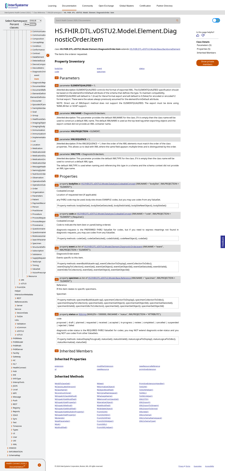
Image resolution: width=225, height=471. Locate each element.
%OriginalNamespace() (107, 393)
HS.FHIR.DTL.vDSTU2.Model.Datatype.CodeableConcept (108, 183)
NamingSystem (39, 170)
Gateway (17, 356)
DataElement (38, 57)
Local (15, 389)
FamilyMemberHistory (42, 108)
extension (59, 366)
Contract (36, 53)
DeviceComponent (40, 64)
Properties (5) (203, 49)
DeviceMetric (38, 68)
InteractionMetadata (24, 294)
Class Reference (39, 12)
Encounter (37, 100)
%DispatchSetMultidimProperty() (69, 411)
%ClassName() (61, 389)
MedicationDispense (41, 155)
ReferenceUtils (21, 301)
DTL (73, 12)
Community (87, 6)
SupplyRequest (39, 258)
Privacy (181, 466)
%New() (100, 383)
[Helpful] (197, 35)
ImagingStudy (38, 126)
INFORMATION (16, 451)
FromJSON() (102, 411)
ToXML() (143, 393)
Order (35, 188)
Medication (37, 148)
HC (14, 360)
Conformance (38, 49)
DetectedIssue (38, 60)
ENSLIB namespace (55, 12)
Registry (16, 407)
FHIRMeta (17, 338)
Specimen (36, 243)
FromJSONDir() (103, 414)
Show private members (207, 63)
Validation (21, 323)
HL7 (15, 364)
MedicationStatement (42, 163)
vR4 (22, 280)
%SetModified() (104, 405)
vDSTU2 (79, 12)
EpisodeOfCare (39, 104)
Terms (188, 466)
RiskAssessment (39, 236)
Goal (34, 111)
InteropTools (18, 382)
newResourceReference (149, 366)
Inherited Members (206, 52)
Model (85, 12)
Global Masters (127, 6)
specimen (101, 71)
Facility (16, 353)
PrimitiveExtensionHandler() (151, 383)
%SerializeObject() (105, 402)
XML (15, 444)
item (112, 12)
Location (36, 144)
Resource (33, 276)
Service (18, 309)
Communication (39, 31)
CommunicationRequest (43, 35)
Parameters (37, 195)
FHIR (69, 12)
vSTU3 (23, 283)
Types (15, 429)
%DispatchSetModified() (65, 408)
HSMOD (12, 448)
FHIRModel (18, 342)
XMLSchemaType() (147, 421)
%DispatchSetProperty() (65, 414)
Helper (18, 290)
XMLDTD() (143, 399)
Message (17, 396)
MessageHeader (39, 166)
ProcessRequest (39, 217)
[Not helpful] (203, 35)
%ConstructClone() (63, 393)
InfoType (17, 378)
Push (15, 400)
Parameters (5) (204, 45)
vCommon (21, 327)
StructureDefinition (40, 247)
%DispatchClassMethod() (66, 396)
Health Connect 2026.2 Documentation (17, 465)
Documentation (69, 6)
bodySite (59, 68)
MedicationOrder (40, 159)
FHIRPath (17, 345)
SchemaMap (14, 455)
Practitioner (37, 210)
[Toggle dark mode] (216, 20)
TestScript (36, 261)
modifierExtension (105, 366)
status (142, 68)
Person (35, 206)
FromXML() (102, 424)
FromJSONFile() (104, 418)
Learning (52, 6)
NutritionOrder (39, 174)
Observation (37, 177)
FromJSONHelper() (105, 421)
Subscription (38, 250)
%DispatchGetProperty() (65, 402)
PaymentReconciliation (42, 203)
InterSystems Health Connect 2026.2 (18, 12)
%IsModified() (61, 427)
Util (14, 440)
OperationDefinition (41, 181)
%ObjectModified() (105, 389)
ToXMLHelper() (146, 396)
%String (82, 314)
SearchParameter (40, 239)
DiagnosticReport (40, 82)
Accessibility (209, 466)
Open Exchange (106, 6)
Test (14, 422)
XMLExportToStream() (149, 405)
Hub (15, 371)
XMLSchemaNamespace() (150, 418)
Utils (17, 320)
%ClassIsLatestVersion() (65, 386)
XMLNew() (144, 411)
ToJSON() (143, 386)
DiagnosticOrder (102, 12)
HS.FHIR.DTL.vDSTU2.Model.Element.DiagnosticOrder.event (113, 246)
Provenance (37, 225)
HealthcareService (40, 119)
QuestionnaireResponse (43, 232)
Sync (15, 418)
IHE (14, 375)
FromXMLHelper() (105, 427)
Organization (38, 192)
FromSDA (21, 287)
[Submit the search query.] (177, 20)
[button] (207, 63)
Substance (37, 254)
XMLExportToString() (148, 408)
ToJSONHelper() (146, 389)
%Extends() (60, 418)
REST (19, 298)
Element (92, 12)
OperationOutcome (41, 184)
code (57, 71)
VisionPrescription (40, 272)
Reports (16, 411)
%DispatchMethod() (63, 405)
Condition (36, 46)
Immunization (38, 130)
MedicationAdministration (44, 152)
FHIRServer (18, 349)
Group (35, 115)
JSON (15, 385)
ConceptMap (38, 42)
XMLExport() (144, 402)
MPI (15, 393)
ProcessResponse (40, 221)
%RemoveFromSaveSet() (108, 399)
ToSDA (20, 316)
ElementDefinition (40, 93)
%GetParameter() (62, 421)
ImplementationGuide (42, 137)
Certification (145, 6)
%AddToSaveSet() (62, 383)
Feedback (222, 241)
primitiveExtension (147, 369)
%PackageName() (105, 396)
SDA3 (15, 415)
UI (14, 433)
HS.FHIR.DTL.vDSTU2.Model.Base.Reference (109, 278)
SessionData (22, 312)
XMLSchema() (145, 414)
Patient (35, 199)
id (55, 369)
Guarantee (198, 466)
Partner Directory (165, 6)
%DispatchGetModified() (66, 399)
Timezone (17, 426)
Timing (35, 265)
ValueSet (36, 269)
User (15, 437)
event (36, 75)
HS (65, 12)
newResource (103, 369)
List (34, 141)
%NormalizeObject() (106, 386)
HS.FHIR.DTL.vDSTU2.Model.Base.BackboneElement (155, 49)
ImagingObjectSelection (43, 122)
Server (20, 305)
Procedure (37, 214)
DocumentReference (41, 89)
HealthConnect (19, 367)
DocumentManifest (41, 86)
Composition (38, 38)
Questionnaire (38, 228)
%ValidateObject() (105, 408)
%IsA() (57, 424)
